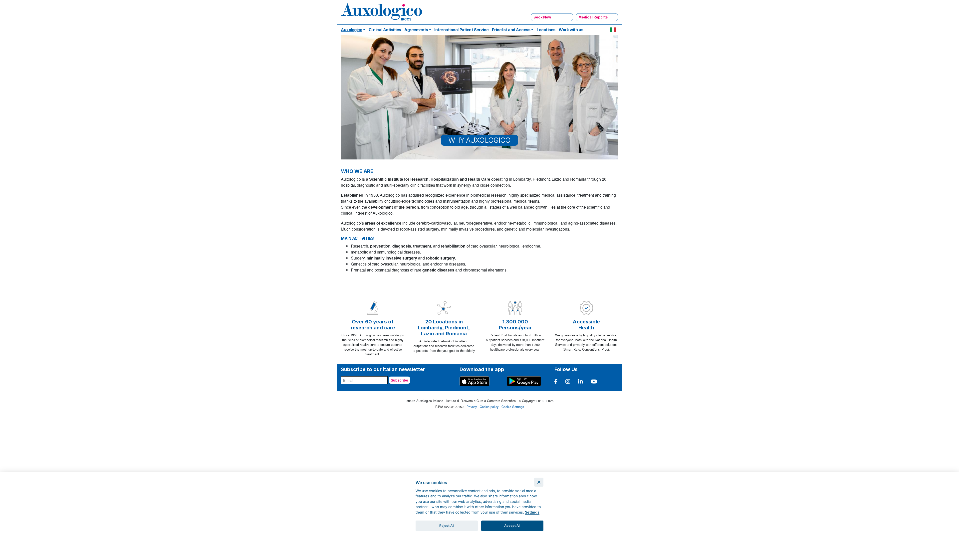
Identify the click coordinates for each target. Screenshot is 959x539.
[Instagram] (567, 381)
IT (613, 30)
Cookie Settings (512, 406)
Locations (546, 29)
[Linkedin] (580, 381)
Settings (532, 512)
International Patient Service (461, 29)
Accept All (512, 526)
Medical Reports (593, 17)
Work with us (571, 29)
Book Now (542, 17)
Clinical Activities (385, 29)
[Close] (538, 482)
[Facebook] (555, 381)
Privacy (472, 406)
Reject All (446, 526)
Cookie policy (489, 406)
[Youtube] (594, 381)
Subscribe (399, 380)
